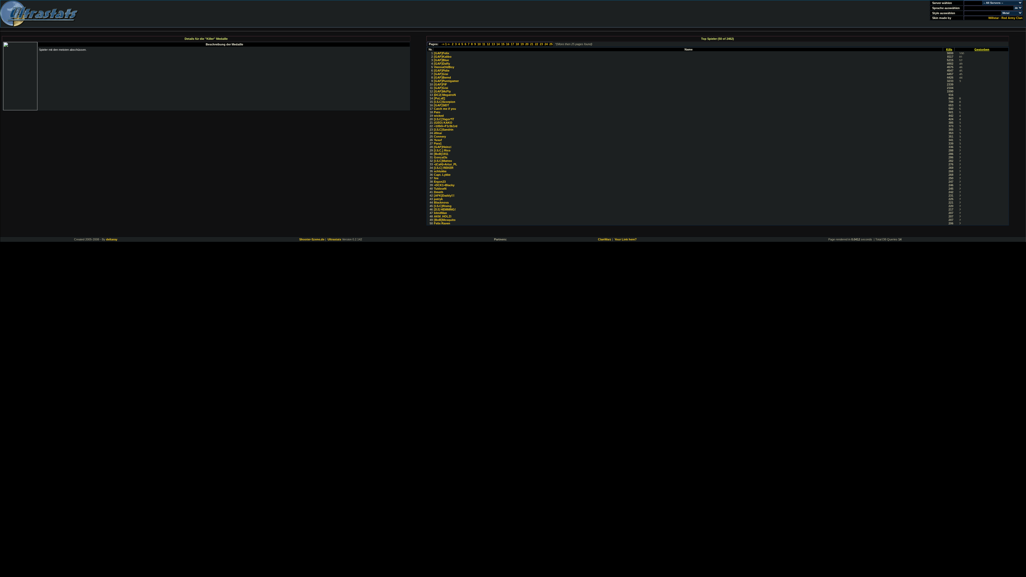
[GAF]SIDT (441, 105)
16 (507, 44)
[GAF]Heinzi (442, 147)
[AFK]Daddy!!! (444, 195)
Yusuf (438, 140)
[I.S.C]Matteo (443, 160)
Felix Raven (442, 223)
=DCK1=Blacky (444, 185)
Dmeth (438, 192)
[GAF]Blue (441, 60)
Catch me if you (445, 108)
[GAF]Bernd (442, 77)
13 (493, 44)
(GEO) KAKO (443, 122)
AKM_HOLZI (442, 216)
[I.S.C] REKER (443, 167)
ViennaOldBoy (444, 67)
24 (546, 44)
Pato (437, 112)
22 (536, 44)
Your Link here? (626, 239)
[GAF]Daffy (442, 63)
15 (502, 44)
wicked (439, 115)
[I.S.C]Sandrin (443, 129)
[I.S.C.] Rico (442, 150)
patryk (438, 199)
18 (517, 44)
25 (551, 44)
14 (498, 44)
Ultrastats (334, 239)
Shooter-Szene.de (311, 239)
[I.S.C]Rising (443, 206)
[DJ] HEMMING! (445, 209)
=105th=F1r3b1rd (445, 126)
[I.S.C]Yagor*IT (444, 119)
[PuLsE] (439, 98)
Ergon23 (440, 181)
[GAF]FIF (440, 84)
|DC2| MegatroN (445, 94)
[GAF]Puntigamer (446, 81)
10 (479, 44)
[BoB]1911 (441, 153)
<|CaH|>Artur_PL (445, 164)
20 (526, 44)
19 (522, 44)
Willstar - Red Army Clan (1005, 18)
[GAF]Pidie (441, 70)
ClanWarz (604, 239)
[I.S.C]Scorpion (444, 101)
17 (512, 44)
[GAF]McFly (442, 91)
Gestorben (981, 49)
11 (483, 44)
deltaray (111, 239)
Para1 (438, 143)
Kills (949, 49)
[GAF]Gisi (441, 74)
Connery (440, 136)
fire (436, 178)
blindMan (440, 213)
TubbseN (440, 188)
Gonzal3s (440, 157)
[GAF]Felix (441, 53)
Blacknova (441, 202)
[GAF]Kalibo (443, 56)
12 (488, 44)
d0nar (438, 133)
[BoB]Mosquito (445, 219)
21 (531, 44)
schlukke (440, 171)
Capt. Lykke (442, 174)
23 (541, 44)
